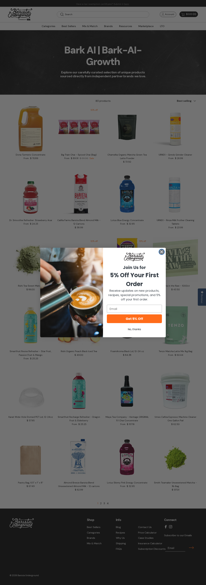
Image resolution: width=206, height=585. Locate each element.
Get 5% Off (134, 318)
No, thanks (134, 329)
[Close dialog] (161, 252)
